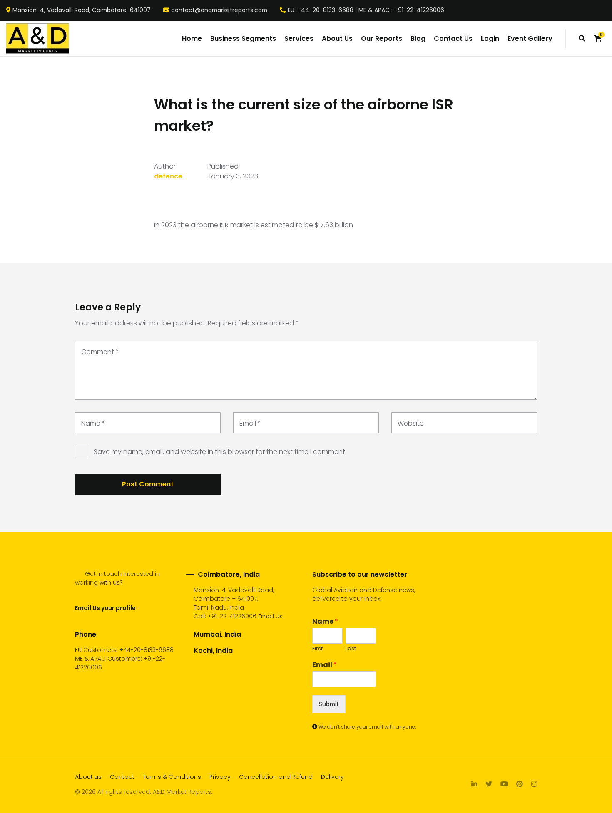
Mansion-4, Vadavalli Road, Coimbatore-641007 (81, 10)
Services (298, 38)
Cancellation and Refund (276, 777)
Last (351, 648)
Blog (417, 38)
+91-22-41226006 (232, 616)
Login (490, 38)
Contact (122, 777)
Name (93, 423)
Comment (100, 352)
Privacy (220, 777)
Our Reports (381, 38)
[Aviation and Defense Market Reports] (37, 38)
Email (250, 423)
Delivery (332, 777)
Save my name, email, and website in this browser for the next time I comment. (220, 451)
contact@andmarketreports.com (219, 10)
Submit (329, 704)
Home (192, 38)
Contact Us (453, 38)
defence (168, 176)
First (317, 648)
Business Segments (243, 38)
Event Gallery (530, 38)
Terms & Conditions (172, 777)
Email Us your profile (105, 608)
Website (411, 423)
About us (88, 777)
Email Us (270, 616)
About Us (337, 38)
